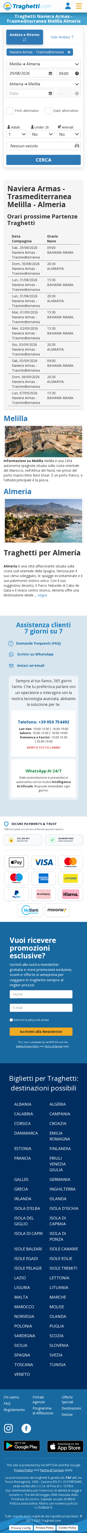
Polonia (23, 1326)
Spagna (22, 1355)
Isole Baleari (28, 1249)
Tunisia (58, 1364)
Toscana (23, 1364)
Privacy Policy (23, 1470)
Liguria (22, 1287)
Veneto (22, 1374)
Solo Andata (61, 37)
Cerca (43, 160)
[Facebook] (26, 1428)
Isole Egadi (26, 1258)
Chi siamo (11, 1397)
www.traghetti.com (27, 6)
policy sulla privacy (38, 1020)
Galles (21, 1179)
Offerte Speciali (67, 1399)
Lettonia (59, 1278)
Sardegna (24, 1335)
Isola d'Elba (27, 1208)
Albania (22, 1104)
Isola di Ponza (58, 1236)
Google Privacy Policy (27, 1046)
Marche (58, 1297)
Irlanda (22, 1198)
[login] (67, 6)
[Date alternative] (48, 110)
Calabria (23, 1114)
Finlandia (60, 1148)
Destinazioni (71, 1408)
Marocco (24, 1306)
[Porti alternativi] (10, 110)
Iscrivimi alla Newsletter (41, 1031)
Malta (21, 1297)
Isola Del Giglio (24, 1220)
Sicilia (20, 1345)
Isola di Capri (28, 1233)
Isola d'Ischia (64, 1208)
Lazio (20, 1278)
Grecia (21, 1189)
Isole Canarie (64, 1249)
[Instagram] (11, 1428)
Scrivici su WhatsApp (35, 654)
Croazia (58, 1123)
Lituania (59, 1287)
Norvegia (24, 1316)
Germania (60, 1179)
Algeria (58, 1104)
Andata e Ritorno (24, 34)
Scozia (57, 1335)
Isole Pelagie (28, 1268)
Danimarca (26, 1133)
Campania (60, 1114)
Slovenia (59, 1345)
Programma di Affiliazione (43, 1410)
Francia (22, 1158)
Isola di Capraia (58, 1220)
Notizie (67, 1414)
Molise (57, 1306)
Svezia (56, 1355)
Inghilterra (63, 1189)
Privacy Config (21, 1528)
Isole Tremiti (63, 1268)
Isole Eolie (61, 1258)
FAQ (7, 1403)
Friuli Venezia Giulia (58, 1163)
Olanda (58, 1316)
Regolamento (14, 1409)
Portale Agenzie (39, 1399)
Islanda (58, 1198)
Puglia (57, 1326)
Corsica (22, 1123)
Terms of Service (53, 1046)
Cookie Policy (67, 1527)
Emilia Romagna (60, 1136)
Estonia (22, 1148)
